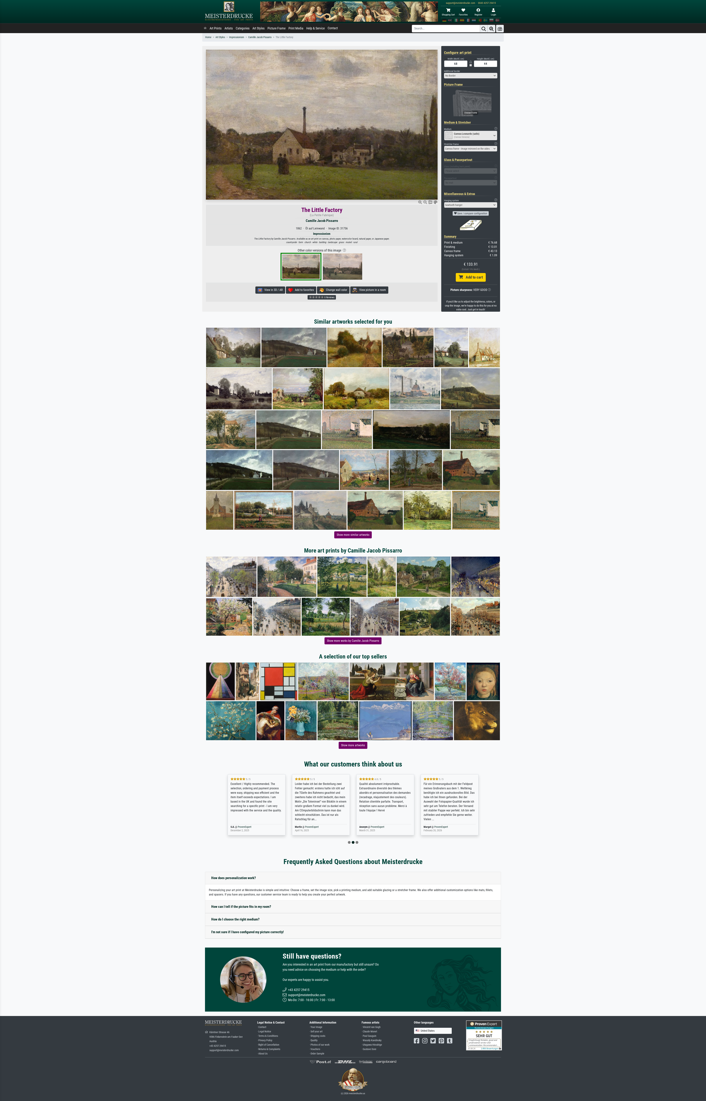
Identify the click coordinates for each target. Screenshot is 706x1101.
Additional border (452, 71)
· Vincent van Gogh (371, 1027)
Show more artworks (353, 745)
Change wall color (335, 290)
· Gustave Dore (369, 1049)
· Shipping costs (317, 1036)
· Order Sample (316, 1053)
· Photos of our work (319, 1044)
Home (208, 37)
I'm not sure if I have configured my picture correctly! (247, 932)
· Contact (261, 1027)
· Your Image (315, 1027)
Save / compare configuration (472, 213)
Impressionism (236, 37)
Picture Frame (277, 28)
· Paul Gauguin (369, 1036)
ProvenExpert (250, 827)
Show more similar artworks (353, 535)
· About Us (262, 1053)
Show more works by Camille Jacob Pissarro (353, 640)
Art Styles (258, 28)
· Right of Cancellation (268, 1044)
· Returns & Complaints (268, 1049)
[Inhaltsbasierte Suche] (491, 28)
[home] (205, 28)
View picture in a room (371, 290)
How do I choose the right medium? (235, 919)
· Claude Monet (369, 1031)
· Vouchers (314, 1049)
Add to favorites (303, 290)
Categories (242, 28)
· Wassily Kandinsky (371, 1040)
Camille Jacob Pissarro (260, 37)
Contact (333, 28)
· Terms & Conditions (267, 1036)
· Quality (313, 1040)
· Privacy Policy (264, 1040)
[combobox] (470, 75)
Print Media (295, 28)
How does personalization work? (233, 878)
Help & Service (315, 28)
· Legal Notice (264, 1031)
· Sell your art (315, 1031)
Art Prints (216, 28)
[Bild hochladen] (500, 28)
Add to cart (473, 277)
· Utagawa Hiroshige (372, 1044)
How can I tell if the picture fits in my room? (241, 906)
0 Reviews (329, 297)
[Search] (484, 28)
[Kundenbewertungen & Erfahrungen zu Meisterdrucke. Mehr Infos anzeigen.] (484, 1035)
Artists (228, 28)
